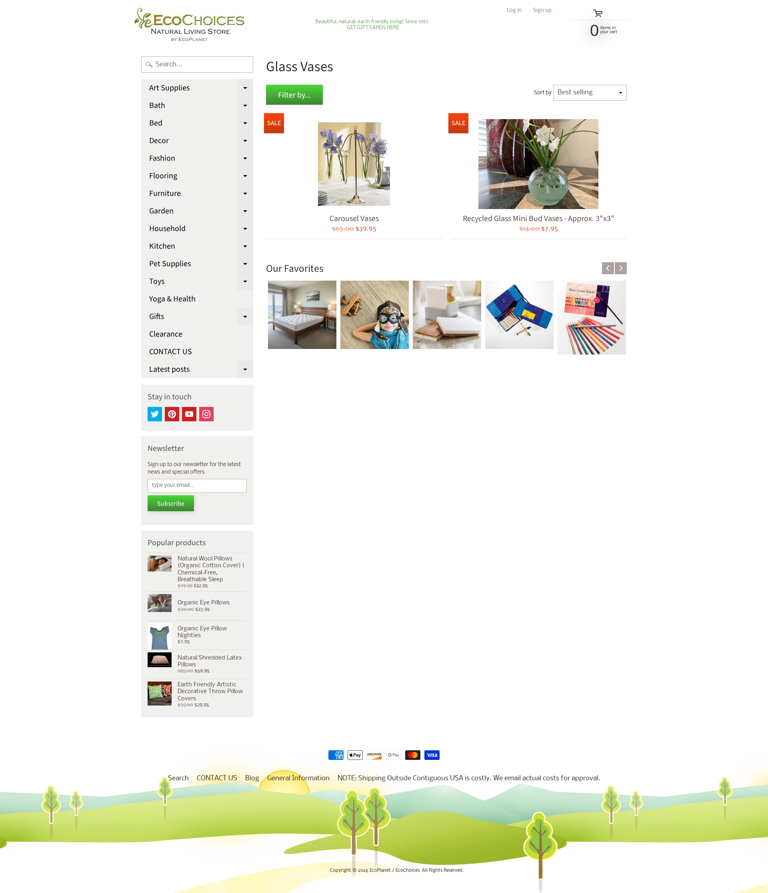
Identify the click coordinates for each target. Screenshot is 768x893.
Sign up (542, 11)
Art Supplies (201, 89)
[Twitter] (155, 414)
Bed (201, 125)
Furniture (201, 195)
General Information (298, 778)
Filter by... (294, 95)
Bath (201, 107)
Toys (201, 283)
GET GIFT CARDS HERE (373, 28)
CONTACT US (170, 351)
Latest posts (201, 371)
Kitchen (201, 248)
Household (201, 230)
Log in (514, 11)
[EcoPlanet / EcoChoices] (189, 25)
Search (178, 778)
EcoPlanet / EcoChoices (395, 870)
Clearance (165, 334)
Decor (201, 142)
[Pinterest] (172, 414)
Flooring (201, 177)
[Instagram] (206, 414)
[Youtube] (189, 414)
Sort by (543, 93)
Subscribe (170, 503)
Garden (201, 212)
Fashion (201, 160)
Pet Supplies (201, 265)
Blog (252, 778)
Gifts (201, 318)
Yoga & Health (172, 299)
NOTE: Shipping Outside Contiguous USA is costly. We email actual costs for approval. (469, 778)
